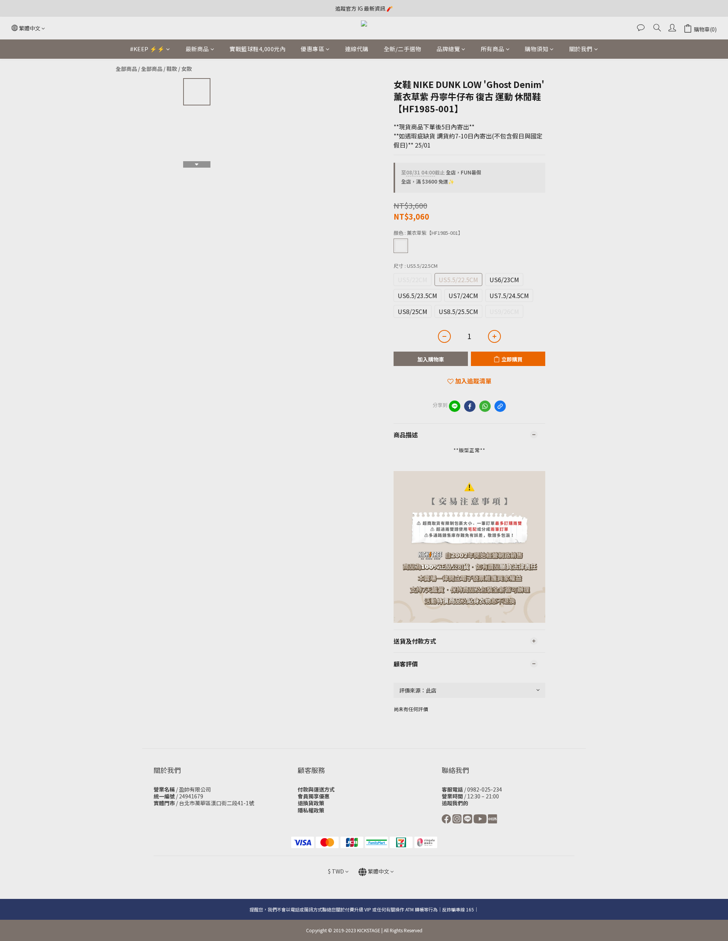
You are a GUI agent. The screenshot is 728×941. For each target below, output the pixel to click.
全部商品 (126, 68)
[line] (454, 406)
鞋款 (171, 68)
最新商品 (197, 49)
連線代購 (357, 49)
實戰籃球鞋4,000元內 (257, 49)
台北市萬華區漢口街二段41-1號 (216, 803)
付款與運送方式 (316, 789)
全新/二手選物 (403, 49)
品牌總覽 (448, 49)
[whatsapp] (485, 406)
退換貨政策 (311, 803)
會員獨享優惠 (313, 796)
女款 (186, 68)
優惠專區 (312, 49)
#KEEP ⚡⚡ (147, 49)
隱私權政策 (311, 810)
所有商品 (492, 49)
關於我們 (581, 49)
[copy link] (500, 406)
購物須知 (536, 49)
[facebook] (469, 406)
